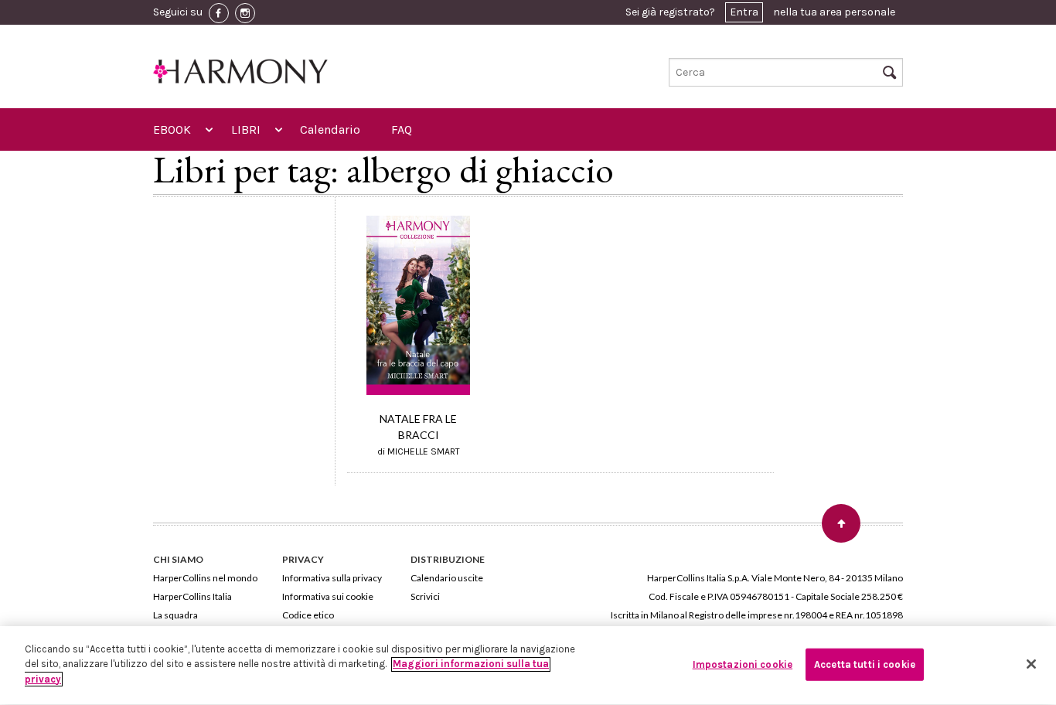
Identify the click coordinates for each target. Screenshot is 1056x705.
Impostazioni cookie (742, 664)
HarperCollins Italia (192, 596)
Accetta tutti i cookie (864, 664)
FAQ (401, 129)
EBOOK (172, 129)
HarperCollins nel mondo (205, 578)
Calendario (330, 129)
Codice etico (308, 615)
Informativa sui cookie (327, 596)
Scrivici (425, 596)
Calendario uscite (446, 578)
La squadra (175, 615)
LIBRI (246, 129)
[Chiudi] (1031, 664)
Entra (744, 12)
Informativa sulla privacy (332, 578)
